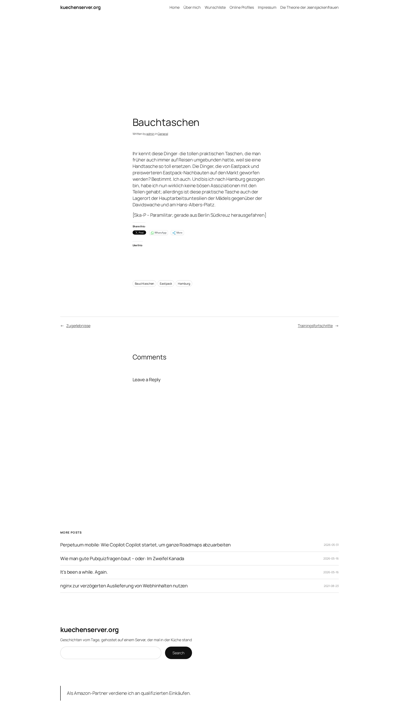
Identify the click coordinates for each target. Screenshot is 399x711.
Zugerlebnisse (78, 325)
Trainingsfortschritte (315, 325)
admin (150, 134)
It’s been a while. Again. (84, 572)
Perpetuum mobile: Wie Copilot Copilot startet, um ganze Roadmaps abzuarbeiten (145, 544)
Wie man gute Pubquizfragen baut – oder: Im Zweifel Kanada (122, 558)
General (163, 134)
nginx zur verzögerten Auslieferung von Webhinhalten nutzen (124, 585)
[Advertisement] (199, 58)
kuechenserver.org (80, 7)
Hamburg (184, 283)
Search (178, 652)
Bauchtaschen (144, 283)
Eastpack (166, 283)
